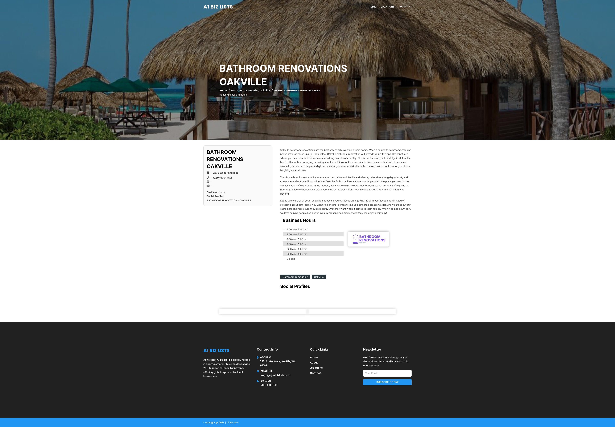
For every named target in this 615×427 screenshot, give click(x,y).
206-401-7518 (269, 385)
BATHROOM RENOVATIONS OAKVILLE (229, 200)
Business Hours (216, 192)
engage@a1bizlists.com (276, 375)
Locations (387, 6)
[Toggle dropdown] (410, 7)
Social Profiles (215, 196)
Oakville (265, 90)
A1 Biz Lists (218, 6)
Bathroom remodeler (244, 90)
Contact (315, 373)
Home (372, 6)
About (314, 362)
